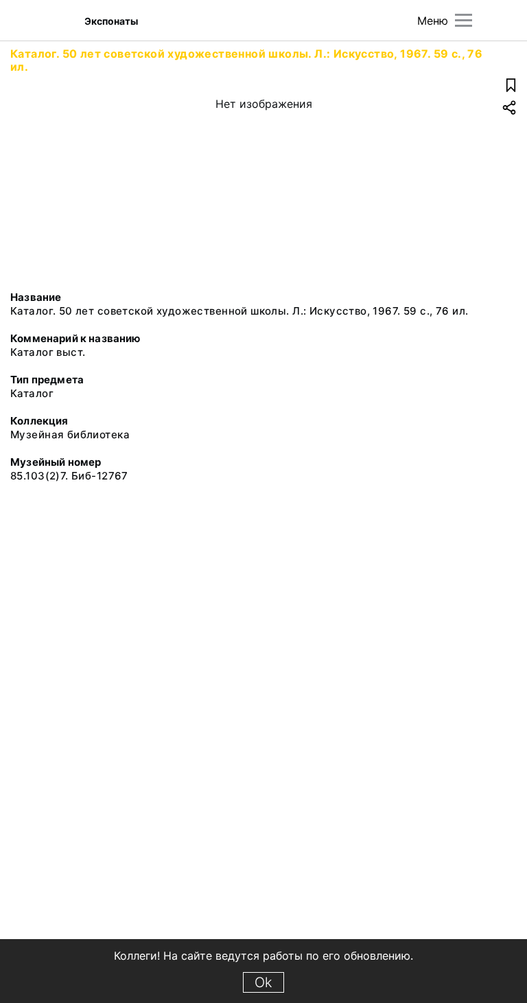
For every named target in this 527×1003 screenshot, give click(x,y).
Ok (263, 982)
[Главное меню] (463, 20)
